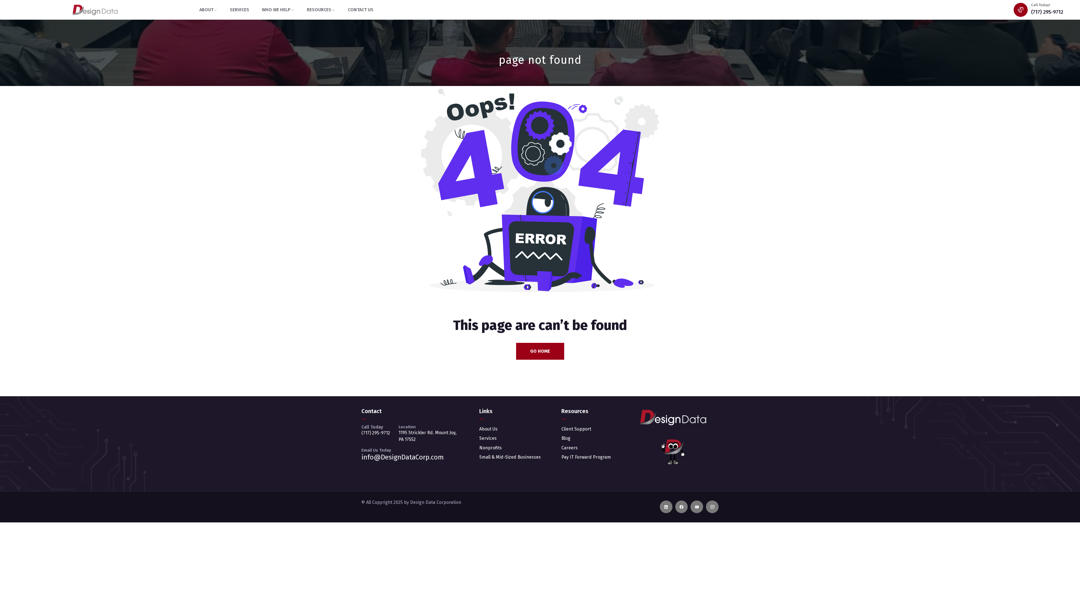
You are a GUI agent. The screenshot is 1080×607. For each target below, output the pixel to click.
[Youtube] (696, 506)
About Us (488, 429)
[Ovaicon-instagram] (712, 506)
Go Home (540, 351)
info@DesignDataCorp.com (402, 457)
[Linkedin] (666, 506)
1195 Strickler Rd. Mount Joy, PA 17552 (427, 436)
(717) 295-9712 (1047, 12)
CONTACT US (361, 9)
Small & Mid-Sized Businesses (510, 457)
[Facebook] (681, 506)
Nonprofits (490, 447)
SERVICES (239, 9)
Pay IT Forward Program (586, 457)
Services (488, 438)
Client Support (576, 429)
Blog (565, 438)
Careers (569, 447)
